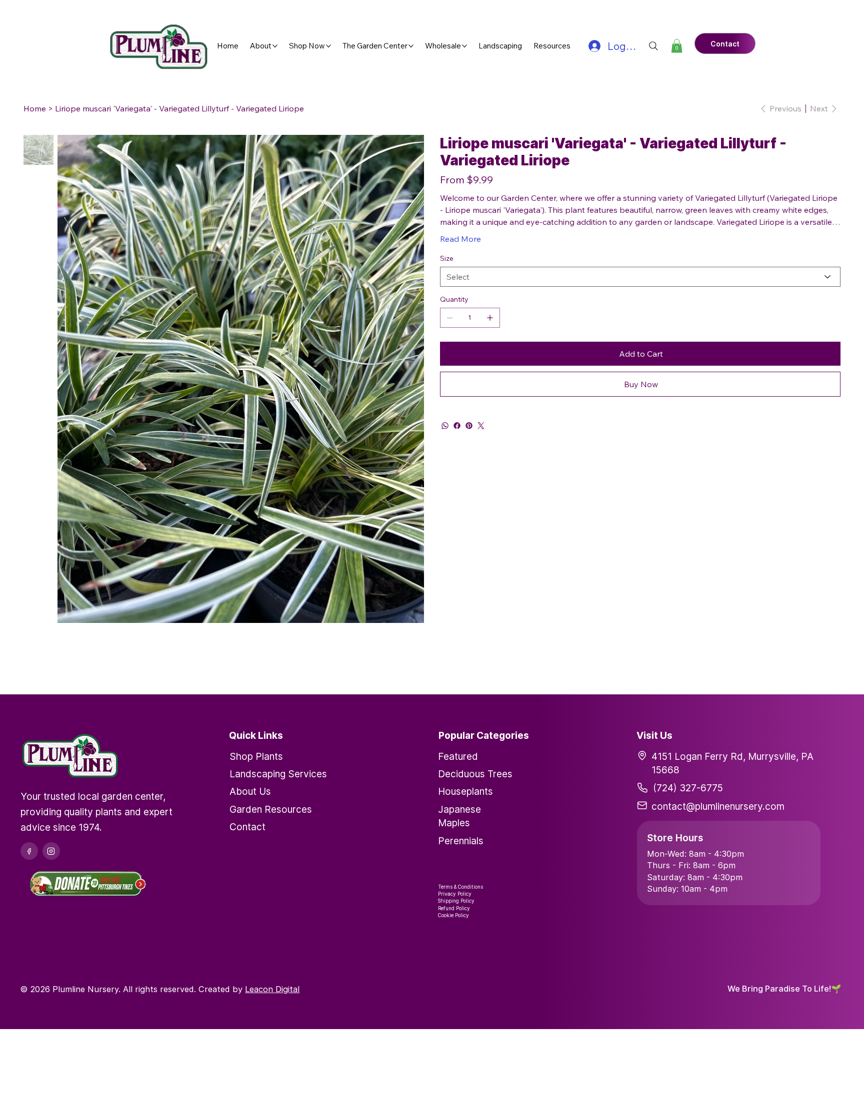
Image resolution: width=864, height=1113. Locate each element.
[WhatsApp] (445, 426)
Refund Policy (454, 908)
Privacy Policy (455, 894)
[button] (676, 45)
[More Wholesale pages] (464, 45)
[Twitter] (481, 426)
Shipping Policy (456, 901)
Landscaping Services (278, 774)
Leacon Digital (272, 989)
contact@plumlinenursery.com (718, 806)
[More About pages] (275, 45)
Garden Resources (271, 809)
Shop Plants (256, 756)
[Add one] (490, 318)
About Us (250, 791)
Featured (458, 756)
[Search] (653, 45)
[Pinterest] (469, 426)
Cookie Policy (453, 915)
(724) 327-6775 (688, 788)
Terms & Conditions (460, 887)
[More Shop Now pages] (328, 45)
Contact (248, 827)
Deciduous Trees (475, 774)
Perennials (461, 841)
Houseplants (465, 791)
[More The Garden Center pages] (411, 45)
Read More (460, 239)
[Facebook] (457, 426)
